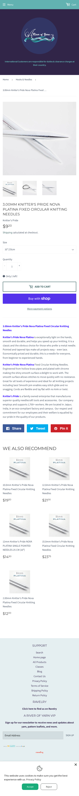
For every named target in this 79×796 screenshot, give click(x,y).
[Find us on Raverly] (39, 755)
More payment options (39, 308)
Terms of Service (39, 685)
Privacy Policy (39, 681)
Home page (39, 657)
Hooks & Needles (24, 79)
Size (5, 242)
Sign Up (70, 735)
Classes (39, 666)
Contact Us (40, 676)
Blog (39, 671)
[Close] (76, 764)
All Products (39, 662)
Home (6, 79)
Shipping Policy (39, 690)
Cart (73, 4)
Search (39, 652)
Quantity (7, 259)
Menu (10, 4)
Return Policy (39, 695)
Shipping (7, 232)
